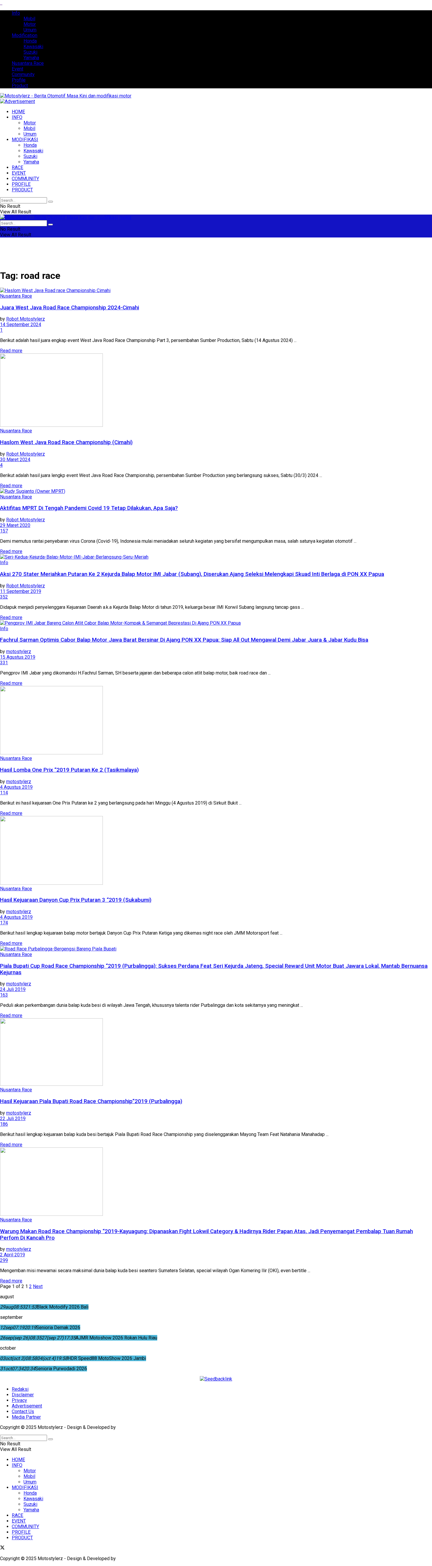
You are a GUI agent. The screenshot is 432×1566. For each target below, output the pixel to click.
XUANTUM (128, 1427)
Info (16, 13)
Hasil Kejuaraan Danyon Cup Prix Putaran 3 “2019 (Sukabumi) (75, 900)
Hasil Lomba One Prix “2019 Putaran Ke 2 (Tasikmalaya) (69, 770)
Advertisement (27, 1406)
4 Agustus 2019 (16, 787)
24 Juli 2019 (13, 989)
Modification (24, 35)
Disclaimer (23, 1395)
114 (4, 792)
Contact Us (23, 1411)
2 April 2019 (12, 1254)
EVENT (19, 173)
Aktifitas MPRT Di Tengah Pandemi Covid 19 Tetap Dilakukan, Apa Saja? (89, 508)
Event (17, 69)
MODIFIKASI (25, 139)
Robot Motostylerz (25, 319)
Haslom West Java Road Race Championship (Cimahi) (66, 442)
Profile (19, 80)
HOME (18, 111)
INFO (17, 117)
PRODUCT (22, 190)
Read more (11, 350)
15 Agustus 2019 (17, 657)
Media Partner (26, 1417)
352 (4, 597)
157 (4, 531)
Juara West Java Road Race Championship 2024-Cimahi (69, 307)
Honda (30, 41)
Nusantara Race (28, 63)
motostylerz (18, 651)
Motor (30, 24)
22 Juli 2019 (13, 1118)
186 (4, 1124)
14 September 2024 (20, 324)
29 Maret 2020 (15, 525)
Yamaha (31, 57)
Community (23, 74)
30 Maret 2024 (15, 459)
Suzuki (30, 52)
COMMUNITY (25, 178)
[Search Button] (50, 202)
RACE (17, 167)
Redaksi (20, 1389)
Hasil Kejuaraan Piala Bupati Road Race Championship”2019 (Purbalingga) (91, 1101)
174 (4, 923)
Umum (30, 30)
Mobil (29, 18)
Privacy (19, 1400)
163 (4, 995)
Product (20, 85)
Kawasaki (33, 46)
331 (4, 662)
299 (4, 1260)
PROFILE (21, 184)
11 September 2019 (20, 591)
